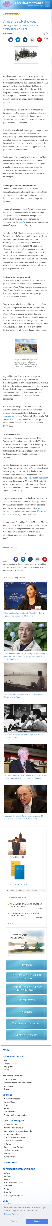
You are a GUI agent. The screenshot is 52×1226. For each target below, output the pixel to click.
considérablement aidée (12, 416)
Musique (7, 1176)
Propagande (8, 1066)
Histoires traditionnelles (13, 1182)
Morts (6, 1060)
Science (7, 1179)
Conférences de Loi (11, 1150)
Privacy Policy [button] (11, 1214)
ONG (6, 1105)
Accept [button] (37, 1221)
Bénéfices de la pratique (13, 1128)
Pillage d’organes (10, 1063)
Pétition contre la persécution (15, 1115)
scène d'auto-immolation (38, 477)
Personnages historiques (13, 1195)
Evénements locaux (11, 13)
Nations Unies (9, 1102)
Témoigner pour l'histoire (14, 1147)
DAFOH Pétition (10, 1111)
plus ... (10, 923)
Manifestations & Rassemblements (18, 1082)
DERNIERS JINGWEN (17, 897)
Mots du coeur (9, 1153)
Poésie (6, 1189)
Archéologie (8, 1186)
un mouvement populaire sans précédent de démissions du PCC (24, 511)
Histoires (7, 1144)
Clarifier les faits (10, 1079)
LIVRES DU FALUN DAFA (17, 884)
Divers (6, 1089)
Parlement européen (12, 1099)
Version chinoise (10, 546)
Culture (7, 1173)
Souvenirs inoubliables (13, 1140)
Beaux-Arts (8, 1192)
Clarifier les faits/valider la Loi (16, 1137)
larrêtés (22, 222)
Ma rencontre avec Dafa (13, 1124)
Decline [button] (14, 1221)
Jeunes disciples (10, 1157)
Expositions (8, 1086)
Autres (6, 1070)
